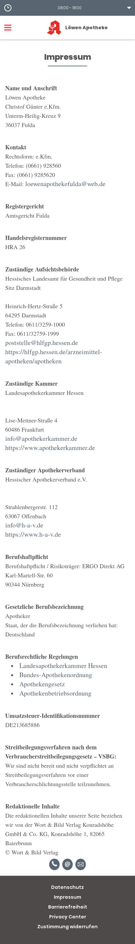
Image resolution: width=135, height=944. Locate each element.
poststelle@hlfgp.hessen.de (41, 342)
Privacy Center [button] (67, 916)
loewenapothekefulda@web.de (65, 183)
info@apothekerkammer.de (41, 438)
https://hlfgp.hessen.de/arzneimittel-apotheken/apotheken (53, 356)
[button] (67, 8)
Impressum (67, 897)
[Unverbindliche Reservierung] (80, 864)
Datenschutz (67, 887)
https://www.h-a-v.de (33, 534)
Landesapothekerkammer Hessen (63, 665)
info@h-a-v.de (24, 525)
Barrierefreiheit (67, 907)
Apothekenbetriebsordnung (55, 693)
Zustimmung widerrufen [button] (67, 926)
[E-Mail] (67, 864)
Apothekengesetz (42, 683)
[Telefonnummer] (54, 864)
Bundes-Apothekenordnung (55, 674)
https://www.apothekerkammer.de (50, 447)
